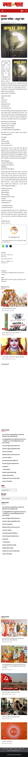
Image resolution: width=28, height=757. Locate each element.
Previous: (12, 272)
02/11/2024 (13, 359)
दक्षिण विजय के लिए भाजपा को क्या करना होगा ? (11, 454)
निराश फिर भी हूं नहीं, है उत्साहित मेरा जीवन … (11, 463)
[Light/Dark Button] (22, 10)
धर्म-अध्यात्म (20, 748)
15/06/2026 (10, 669)
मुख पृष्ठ (4, 748)
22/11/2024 (12, 310)
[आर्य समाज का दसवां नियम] (14, 731)
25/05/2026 (10, 743)
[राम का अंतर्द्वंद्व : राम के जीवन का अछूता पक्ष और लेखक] (14, 346)
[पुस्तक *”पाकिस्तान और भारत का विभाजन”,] (14, 322)
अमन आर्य (4, 642)
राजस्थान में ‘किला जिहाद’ (7, 481)
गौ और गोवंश (8, 750)
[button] (2, 11)
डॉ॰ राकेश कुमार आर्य (5, 22)
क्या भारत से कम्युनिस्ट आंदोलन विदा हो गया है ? (11, 445)
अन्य (20, 750)
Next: (13, 279)
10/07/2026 (10, 642)
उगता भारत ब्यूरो (5, 310)
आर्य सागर (4, 718)
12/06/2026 (13, 694)
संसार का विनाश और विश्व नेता (6, 258)
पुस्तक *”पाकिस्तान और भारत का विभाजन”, (11, 333)
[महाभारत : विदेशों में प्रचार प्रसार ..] (14, 298)
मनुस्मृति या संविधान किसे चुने (7, 475)
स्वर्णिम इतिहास (15, 748)
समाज (23, 748)
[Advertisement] (14, 413)
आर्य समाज (4, 737)
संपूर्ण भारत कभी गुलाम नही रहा (15, 750)
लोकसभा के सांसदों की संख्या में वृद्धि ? (9, 472)
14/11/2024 (12, 334)
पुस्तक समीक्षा (4, 16)
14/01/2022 (12, 22)
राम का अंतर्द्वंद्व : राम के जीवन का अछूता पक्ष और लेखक (13, 357)
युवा (3, 713)
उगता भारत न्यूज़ (5, 634)
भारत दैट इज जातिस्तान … (7, 457)
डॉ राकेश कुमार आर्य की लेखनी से (8, 688)
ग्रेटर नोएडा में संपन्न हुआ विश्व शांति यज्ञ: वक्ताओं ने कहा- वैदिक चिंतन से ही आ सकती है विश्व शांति (13, 435)
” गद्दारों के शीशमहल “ (6, 469)
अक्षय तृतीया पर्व (5, 466)
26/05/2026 (10, 718)
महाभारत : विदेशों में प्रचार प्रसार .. (9, 308)
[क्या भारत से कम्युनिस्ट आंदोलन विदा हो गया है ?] (14, 681)
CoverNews (11, 754)
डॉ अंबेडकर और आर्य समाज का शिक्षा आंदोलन (11, 478)
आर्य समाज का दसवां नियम (7, 451)
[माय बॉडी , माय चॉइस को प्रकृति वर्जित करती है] (14, 706)
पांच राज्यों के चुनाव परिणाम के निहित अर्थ (10, 460)
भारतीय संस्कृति (11, 748)
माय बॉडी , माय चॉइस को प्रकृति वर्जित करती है (11, 448)
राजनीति (16, 688)
